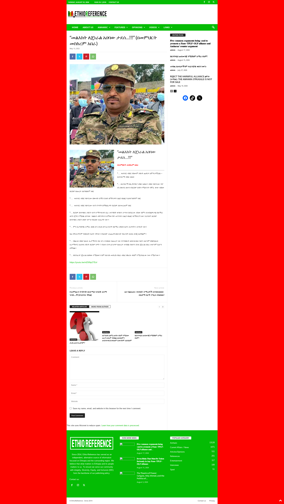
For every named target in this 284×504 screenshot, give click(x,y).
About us (88, 27)
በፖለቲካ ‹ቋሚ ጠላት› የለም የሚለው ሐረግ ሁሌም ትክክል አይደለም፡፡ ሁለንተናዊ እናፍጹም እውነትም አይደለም (117, 338)
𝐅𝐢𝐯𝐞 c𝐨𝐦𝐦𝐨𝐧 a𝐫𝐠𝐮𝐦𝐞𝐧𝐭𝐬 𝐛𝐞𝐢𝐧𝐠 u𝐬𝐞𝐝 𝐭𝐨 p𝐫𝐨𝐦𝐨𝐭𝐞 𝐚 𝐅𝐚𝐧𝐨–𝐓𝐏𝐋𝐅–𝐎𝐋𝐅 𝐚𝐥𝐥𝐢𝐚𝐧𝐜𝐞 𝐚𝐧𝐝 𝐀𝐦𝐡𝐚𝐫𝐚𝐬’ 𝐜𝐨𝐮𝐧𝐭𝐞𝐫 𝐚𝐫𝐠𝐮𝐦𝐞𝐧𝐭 (190, 43)
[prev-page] (159, 306)
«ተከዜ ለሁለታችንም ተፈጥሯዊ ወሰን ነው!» (188, 66)
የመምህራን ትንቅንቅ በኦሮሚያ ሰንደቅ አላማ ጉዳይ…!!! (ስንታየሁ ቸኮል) (88, 293)
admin (172, 50)
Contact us (114, 2)
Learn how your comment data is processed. (120, 425)
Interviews (174, 465)
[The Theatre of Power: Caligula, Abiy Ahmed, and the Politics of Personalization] (127, 477)
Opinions (137, 27)
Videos (153, 27)
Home (75, 27)
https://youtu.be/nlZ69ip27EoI (83, 262)
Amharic (103, 27)
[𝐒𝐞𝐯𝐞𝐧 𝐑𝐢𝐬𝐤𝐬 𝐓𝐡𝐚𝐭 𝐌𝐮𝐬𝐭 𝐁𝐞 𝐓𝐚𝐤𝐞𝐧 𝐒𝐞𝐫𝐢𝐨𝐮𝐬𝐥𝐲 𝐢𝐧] (127, 462)
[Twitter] (79, 57)
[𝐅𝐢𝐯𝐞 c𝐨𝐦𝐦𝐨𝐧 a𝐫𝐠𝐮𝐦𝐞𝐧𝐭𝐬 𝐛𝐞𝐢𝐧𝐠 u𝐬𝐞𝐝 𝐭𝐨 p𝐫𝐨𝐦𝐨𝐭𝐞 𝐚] (127, 448)
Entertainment (176, 461)
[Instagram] (209, 2)
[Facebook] (204, 2)
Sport (172, 469)
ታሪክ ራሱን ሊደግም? (77, 342)
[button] (213, 27)
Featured (119, 27)
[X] (213, 2)
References (175, 456)
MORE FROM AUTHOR (99, 307)
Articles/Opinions (177, 452)
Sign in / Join (100, 2)
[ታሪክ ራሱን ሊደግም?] (84, 326)
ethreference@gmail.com (90, 479)
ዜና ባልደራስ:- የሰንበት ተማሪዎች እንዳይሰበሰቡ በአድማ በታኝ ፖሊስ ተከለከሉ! (144, 293)
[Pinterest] (86, 57)
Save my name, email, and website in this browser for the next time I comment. (107, 408)
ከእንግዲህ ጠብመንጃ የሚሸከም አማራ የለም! (148, 336)
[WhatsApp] (93, 57)
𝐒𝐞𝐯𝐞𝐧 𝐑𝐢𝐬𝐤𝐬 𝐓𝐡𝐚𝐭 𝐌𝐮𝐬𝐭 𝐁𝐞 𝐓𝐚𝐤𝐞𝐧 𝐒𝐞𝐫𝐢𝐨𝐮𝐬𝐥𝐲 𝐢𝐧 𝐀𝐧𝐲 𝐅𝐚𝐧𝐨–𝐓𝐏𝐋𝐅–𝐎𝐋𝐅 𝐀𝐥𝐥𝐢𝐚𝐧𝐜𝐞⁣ (150, 461)
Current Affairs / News (179, 447)
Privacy (212, 501)
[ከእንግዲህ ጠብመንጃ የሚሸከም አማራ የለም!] (149, 322)
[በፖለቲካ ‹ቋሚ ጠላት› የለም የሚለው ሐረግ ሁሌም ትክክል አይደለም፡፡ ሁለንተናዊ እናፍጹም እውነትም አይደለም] (117, 322)
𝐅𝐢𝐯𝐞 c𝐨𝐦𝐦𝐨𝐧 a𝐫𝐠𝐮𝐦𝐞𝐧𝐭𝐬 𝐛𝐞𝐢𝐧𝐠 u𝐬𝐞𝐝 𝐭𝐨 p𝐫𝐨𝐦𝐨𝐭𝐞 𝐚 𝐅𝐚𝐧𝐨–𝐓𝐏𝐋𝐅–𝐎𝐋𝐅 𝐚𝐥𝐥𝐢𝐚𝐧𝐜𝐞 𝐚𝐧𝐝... (150, 447)
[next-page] (162, 306)
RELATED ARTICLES (79, 307)
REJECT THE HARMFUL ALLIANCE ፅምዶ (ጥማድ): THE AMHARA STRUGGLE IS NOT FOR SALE (191, 79)
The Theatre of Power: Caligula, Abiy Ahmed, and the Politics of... (150, 476)
